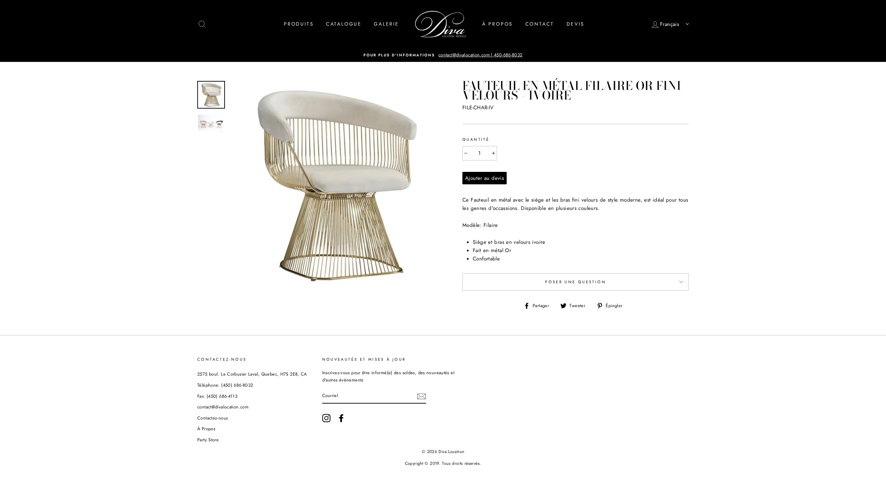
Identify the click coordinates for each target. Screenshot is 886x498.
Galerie (386, 23)
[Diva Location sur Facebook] (341, 418)
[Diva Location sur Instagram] (326, 418)
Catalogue (344, 23)
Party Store (208, 439)
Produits (299, 23)
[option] (443, 55)
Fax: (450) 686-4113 (217, 396)
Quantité (475, 139)
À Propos (497, 23)
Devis (576, 23)
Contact (539, 23)
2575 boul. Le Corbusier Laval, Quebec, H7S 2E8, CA (252, 374)
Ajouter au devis (484, 178)
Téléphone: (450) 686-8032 (225, 385)
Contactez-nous (212, 418)
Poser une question (575, 282)
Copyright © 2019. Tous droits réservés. (443, 463)
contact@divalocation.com (222, 407)
